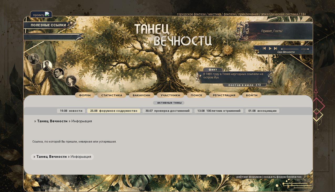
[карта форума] (226, 50)
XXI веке (165, 46)
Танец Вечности (52, 121)
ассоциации (262, 111)
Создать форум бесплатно (283, 176)
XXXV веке (158, 50)
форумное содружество (113, 111)
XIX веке (147, 43)
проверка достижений (167, 111)
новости (71, 111)
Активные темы (169, 102)
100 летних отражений (218, 111)
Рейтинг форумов (249, 176)
